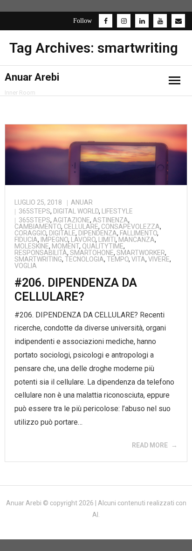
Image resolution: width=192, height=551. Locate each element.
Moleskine (31, 246)
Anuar (82, 202)
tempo (118, 259)
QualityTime (102, 246)
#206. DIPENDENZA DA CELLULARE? (75, 289)
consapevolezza (130, 226)
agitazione (71, 220)
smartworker (141, 252)
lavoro (83, 239)
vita (138, 259)
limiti (107, 239)
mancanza (136, 239)
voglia (25, 265)
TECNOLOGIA (84, 259)
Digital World (76, 211)
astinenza (110, 220)
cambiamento (37, 226)
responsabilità (40, 252)
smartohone (92, 252)
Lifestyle (117, 211)
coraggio (30, 233)
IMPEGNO (54, 239)
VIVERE (159, 259)
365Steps (34, 211)
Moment (65, 246)
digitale (62, 233)
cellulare (81, 226)
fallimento (138, 233)
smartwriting (38, 259)
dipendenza (97, 233)
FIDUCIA (26, 239)
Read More (150, 445)
